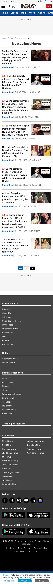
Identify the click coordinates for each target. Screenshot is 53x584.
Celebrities (7, 67)
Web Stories (7, 344)
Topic (12, 38)
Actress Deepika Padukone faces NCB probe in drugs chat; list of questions (15, 198)
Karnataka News (9, 484)
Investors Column (10, 328)
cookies (10, 581)
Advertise (6, 317)
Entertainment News (11, 394)
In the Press (7, 325)
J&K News (7, 480)
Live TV (5, 336)
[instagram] (19, 500)
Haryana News (9, 449)
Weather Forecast (10, 358)
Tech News (7, 402)
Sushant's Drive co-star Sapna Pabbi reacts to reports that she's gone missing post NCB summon (15, 57)
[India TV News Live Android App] (13, 515)
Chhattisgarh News (11, 472)
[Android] (41, 1)
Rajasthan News (34, 445)
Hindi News (7, 332)
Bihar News (7, 441)
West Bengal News (35, 453)
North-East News (10, 460)
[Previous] (20, 268)
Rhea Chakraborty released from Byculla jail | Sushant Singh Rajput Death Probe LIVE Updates (15, 82)
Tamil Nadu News (10, 464)
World (32, 12)
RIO (29, 551)
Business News (9, 409)
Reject (41, 581)
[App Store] (38, 515)
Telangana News (34, 449)
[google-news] (40, 500)
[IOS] (38, 1)
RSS (37, 551)
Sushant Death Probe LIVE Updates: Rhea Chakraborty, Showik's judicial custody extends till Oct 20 (15, 106)
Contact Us (7, 309)
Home (4, 12)
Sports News (8, 398)
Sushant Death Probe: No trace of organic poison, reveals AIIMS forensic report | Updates (14, 174)
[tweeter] (12, 500)
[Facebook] (5, 500)
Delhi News (7, 445)
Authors (5, 340)
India (23, 12)
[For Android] (13, 531)
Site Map (10, 548)
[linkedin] (33, 500)
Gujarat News (8, 476)
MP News (6, 457)
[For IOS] (38, 531)
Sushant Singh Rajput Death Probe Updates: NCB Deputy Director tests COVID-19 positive (15, 130)
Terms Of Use (24, 548)
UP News (6, 468)
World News (7, 382)
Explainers (7, 406)
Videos (14, 12)
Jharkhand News (10, 453)
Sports (42, 12)
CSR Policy (19, 551)
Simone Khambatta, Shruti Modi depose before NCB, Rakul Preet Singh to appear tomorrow (15, 245)
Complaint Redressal (11, 321)
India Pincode (8, 362)
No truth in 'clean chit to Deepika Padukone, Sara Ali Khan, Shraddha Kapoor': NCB (15, 152)
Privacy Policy (40, 548)
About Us (6, 313)
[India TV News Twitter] (48, 1)
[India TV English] (28, 6)
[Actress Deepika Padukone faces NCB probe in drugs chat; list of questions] (41, 197)
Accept (25, 581)
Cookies (6, 575)
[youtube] (26, 500)
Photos (5, 386)
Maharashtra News (35, 441)
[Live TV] (49, 6)
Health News (8, 413)
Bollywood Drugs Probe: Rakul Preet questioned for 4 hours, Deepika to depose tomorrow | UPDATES (15, 221)
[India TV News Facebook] (45, 1)
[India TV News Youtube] (51, 1)
